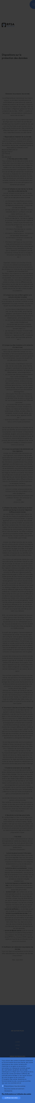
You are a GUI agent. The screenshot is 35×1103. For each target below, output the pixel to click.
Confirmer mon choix (11, 1098)
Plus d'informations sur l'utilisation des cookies (16, 1094)
